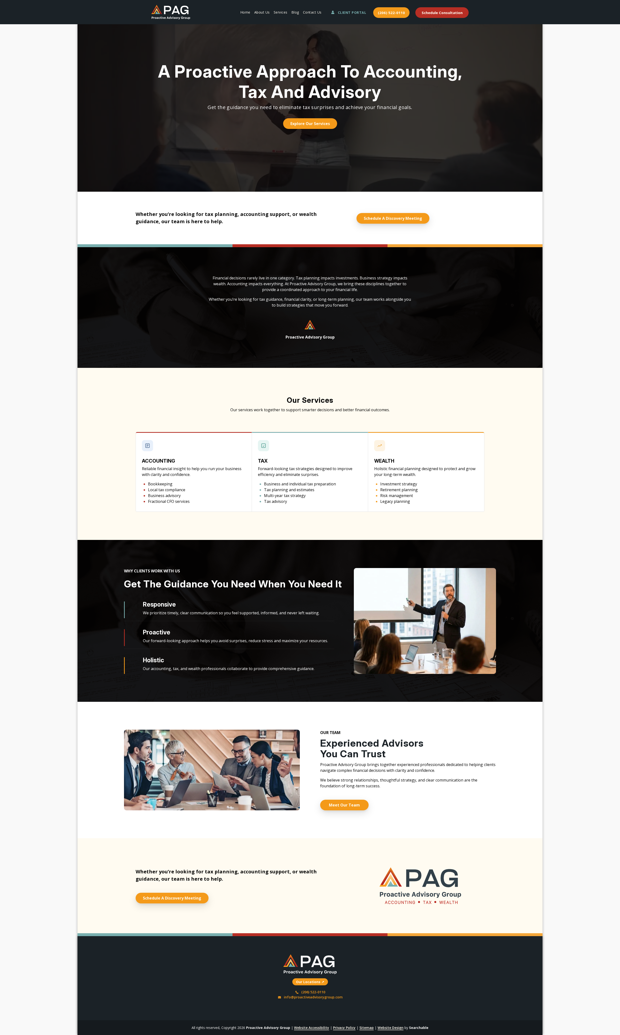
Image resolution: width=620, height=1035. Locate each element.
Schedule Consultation (442, 12)
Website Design (390, 1027)
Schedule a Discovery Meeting (393, 218)
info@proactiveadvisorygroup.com (313, 997)
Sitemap (366, 1027)
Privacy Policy (344, 1027)
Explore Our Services (310, 123)
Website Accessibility (311, 1027)
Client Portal (352, 12)
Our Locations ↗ (310, 982)
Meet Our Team (344, 805)
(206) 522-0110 (391, 12)
